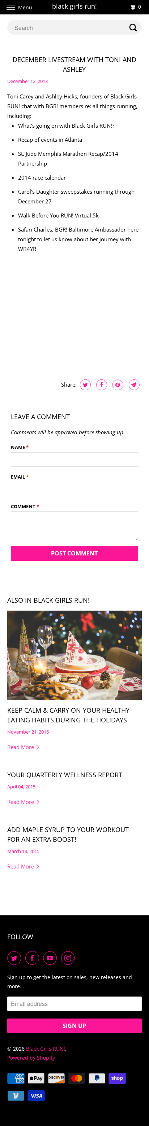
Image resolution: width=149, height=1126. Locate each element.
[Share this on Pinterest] (117, 384)
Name (20, 447)
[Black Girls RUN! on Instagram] (69, 958)
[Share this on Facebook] (100, 384)
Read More (21, 747)
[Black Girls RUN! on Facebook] (33, 958)
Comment (25, 506)
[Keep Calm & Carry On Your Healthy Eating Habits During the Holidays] (74, 655)
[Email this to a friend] (133, 384)
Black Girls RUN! (45, 1048)
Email (20, 477)
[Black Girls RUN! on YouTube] (51, 958)
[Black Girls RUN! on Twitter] (15, 958)
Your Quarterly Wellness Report (64, 774)
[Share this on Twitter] (84, 384)
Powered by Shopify (31, 1057)
